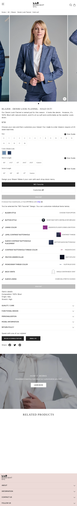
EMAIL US (33, 338)
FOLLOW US (6, 503)
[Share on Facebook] (10, 346)
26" (18, 173)
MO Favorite (38, 184)
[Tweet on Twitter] (15, 346)
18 (24, 143)
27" (25, 173)
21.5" (11, 162)
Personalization (9, 316)
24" (11, 173)
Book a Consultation (12, 338)
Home (4, 12)
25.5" (31, 162)
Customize (37, 190)
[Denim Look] (4, 153)
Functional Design (10, 311)
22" (4, 173)
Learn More (38, 385)
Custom (38, 162)
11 (61, 138)
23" (18, 162)
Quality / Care (8, 306)
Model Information (10, 322)
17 (19, 143)
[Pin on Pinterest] (20, 346)
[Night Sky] (9, 153)
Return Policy (8, 327)
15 (9, 143)
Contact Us (7, 497)
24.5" (24, 162)
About (4, 485)
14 (4, 143)
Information (7, 491)
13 (71, 138)
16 (14, 143)
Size (3, 134)
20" (4, 162)
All (8, 12)
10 (56, 138)
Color (8, 149)
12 (66, 138)
